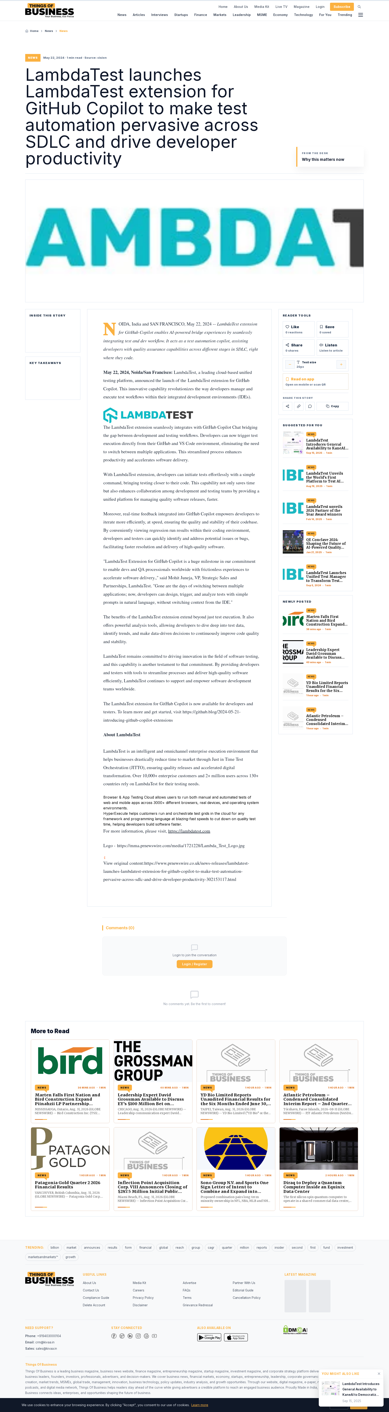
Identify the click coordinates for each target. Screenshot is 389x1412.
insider (279, 1247)
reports (262, 1247)
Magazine (302, 7)
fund (326, 1247)
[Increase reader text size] (341, 364)
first (313, 1247)
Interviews (159, 15)
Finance (200, 15)
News (122, 15)
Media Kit (261, 7)
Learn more (199, 1405)
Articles (139, 15)
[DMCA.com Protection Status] (295, 1329)
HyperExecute (115, 813)
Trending (345, 15)
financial (145, 1247)
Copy (335, 406)
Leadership (242, 15)
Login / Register (194, 964)
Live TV (281, 7)
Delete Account (94, 1305)
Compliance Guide (96, 1298)
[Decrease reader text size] (290, 364)
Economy (280, 15)
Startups (181, 15)
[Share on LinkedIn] (298, 406)
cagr (211, 1247)
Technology (303, 15)
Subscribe (342, 7)
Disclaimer (140, 1305)
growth (71, 1257)
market (71, 1247)
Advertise (189, 1283)
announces (92, 1247)
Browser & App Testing (123, 797)
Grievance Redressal (198, 1305)
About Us (241, 7)
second (297, 1247)
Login (320, 7)
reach (180, 1247)
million (244, 1247)
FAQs (186, 1290)
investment (345, 1247)
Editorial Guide (243, 1290)
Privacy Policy (143, 1298)
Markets (219, 15)
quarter (227, 1247)
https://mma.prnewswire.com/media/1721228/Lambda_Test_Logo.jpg (181, 845)
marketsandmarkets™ (43, 1257)
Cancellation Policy (247, 1298)
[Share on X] (287, 406)
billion (55, 1247)
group (196, 1247)
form (128, 1247)
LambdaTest (185, 372)
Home (223, 7)
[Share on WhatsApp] (310, 406)
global (163, 1247)
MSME (262, 15)
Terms (187, 1298)
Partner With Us (244, 1283)
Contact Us (91, 1290)
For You (325, 15)
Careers (138, 1290)
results (112, 1247)
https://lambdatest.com (189, 831)
